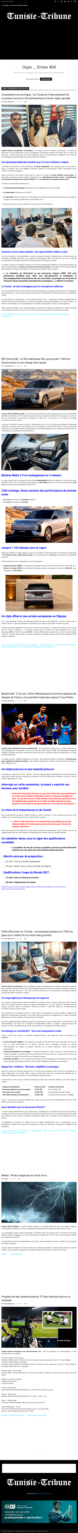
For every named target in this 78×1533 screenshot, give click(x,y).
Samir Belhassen (9, 101)
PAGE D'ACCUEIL (45, 79)
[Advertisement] (39, 1468)
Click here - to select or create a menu (15, 5)
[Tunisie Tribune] (39, 16)
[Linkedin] (65, 1)
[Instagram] (61, 1)
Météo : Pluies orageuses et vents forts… (24, 1175)
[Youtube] (75, 1)
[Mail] (68, 1)
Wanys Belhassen (9, 1303)
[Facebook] (58, 1)
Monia (6, 1179)
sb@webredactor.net (44, 1493)
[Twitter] (71, 1)
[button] (55, 1)
